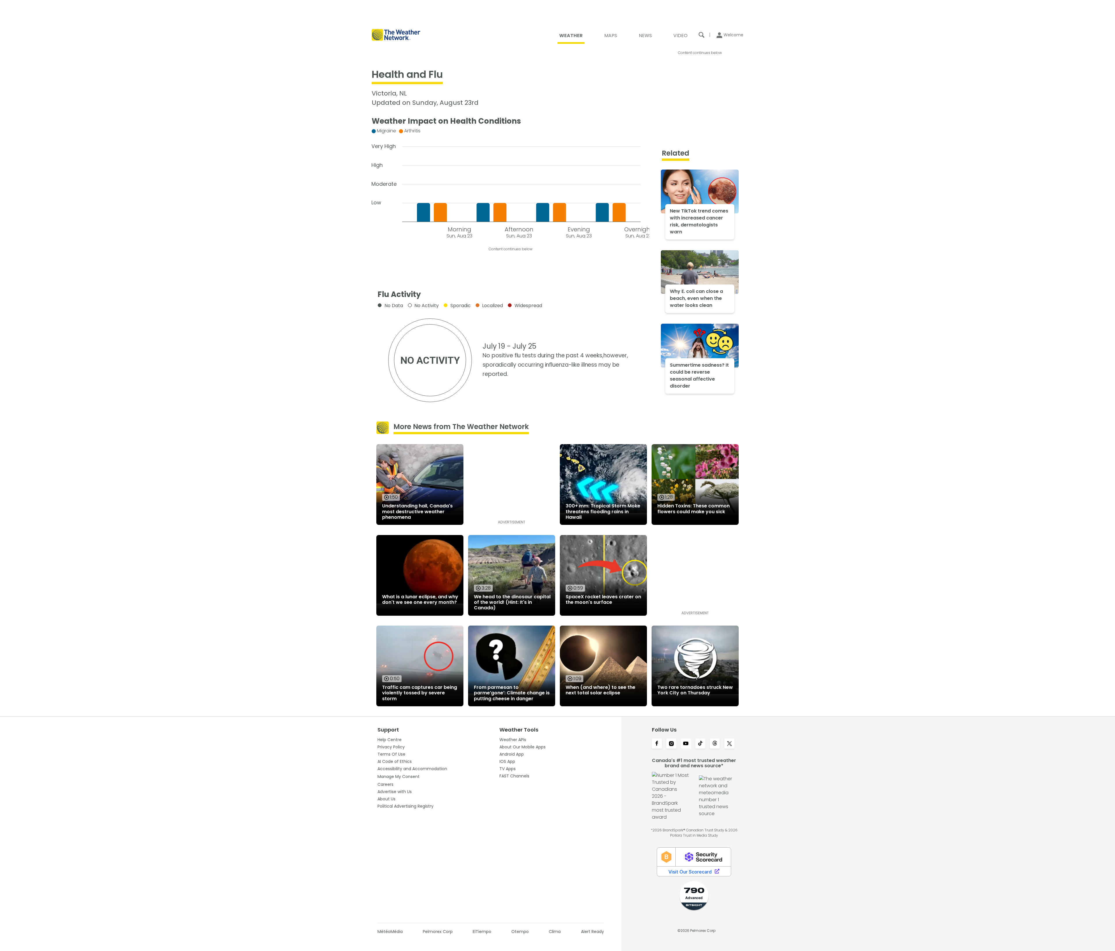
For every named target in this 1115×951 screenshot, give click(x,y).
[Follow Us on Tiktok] (700, 744)
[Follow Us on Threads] (715, 744)
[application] (510, 182)
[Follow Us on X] (729, 744)
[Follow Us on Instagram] (671, 744)
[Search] (701, 35)
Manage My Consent (398, 776)
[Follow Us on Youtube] (686, 744)
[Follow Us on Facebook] (657, 744)
